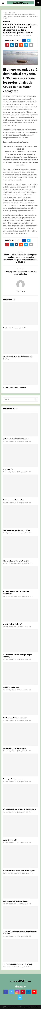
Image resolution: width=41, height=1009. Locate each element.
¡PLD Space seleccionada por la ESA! (16, 438)
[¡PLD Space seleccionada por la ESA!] (20, 424)
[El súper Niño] (20, 455)
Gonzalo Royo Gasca (11, 563)
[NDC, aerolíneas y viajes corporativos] (20, 516)
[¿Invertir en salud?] (20, 826)
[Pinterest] (22, 992)
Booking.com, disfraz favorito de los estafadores (16, 592)
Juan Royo (9, 35)
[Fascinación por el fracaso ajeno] (20, 734)
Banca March (7, 169)
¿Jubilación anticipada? (11, 687)
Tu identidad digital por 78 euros (15, 717)
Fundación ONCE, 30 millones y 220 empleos (19, 870)
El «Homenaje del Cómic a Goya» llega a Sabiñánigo (17, 655)
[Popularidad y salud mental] (20, 486)
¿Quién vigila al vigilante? (12, 624)
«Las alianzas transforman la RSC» (15, 901)
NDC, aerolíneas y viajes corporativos (16, 530)
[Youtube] (34, 992)
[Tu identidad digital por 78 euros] (20, 703)
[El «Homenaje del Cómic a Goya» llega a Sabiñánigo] (20, 640)
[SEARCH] (35, 399)
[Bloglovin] (20, 997)
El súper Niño (8, 469)
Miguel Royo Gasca (11, 533)
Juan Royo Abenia (11, 441)
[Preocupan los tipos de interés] (20, 765)
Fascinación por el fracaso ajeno (14, 748)
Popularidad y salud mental (13, 500)
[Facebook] (5, 992)
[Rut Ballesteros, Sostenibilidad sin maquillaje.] (20, 795)
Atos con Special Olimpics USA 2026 (16, 561)
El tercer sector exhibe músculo (14, 387)
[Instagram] (17, 992)
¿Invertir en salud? (10, 840)
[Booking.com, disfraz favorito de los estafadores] (20, 577)
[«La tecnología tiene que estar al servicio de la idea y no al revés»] (20, 917)
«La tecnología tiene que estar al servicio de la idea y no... (20, 932)
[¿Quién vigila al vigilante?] (20, 610)
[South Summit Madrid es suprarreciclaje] (20, 950)
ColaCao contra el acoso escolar (14, 328)
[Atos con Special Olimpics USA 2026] (20, 547)
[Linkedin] (28, 992)
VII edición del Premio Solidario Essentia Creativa (17, 357)
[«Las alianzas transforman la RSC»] (20, 887)
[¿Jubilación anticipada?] (20, 673)
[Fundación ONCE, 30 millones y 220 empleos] (20, 856)
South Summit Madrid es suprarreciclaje (17, 964)
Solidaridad (6, 21)
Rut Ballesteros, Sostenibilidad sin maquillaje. (19, 809)
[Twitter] (11, 992)
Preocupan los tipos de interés (14, 779)
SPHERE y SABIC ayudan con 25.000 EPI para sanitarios (20, 273)
